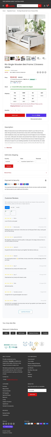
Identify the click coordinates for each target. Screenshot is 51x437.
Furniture (45, 333)
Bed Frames (21, 333)
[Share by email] (45, 72)
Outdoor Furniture (7, 401)
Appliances (5, 403)
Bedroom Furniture (33, 333)
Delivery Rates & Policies (34, 363)
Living (4, 399)
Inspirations (5, 415)
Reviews (30, 374)
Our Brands (30, 368)
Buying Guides (6, 413)
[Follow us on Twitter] (6, 424)
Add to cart (15, 115)
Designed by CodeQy (7, 432)
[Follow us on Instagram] (9, 424)
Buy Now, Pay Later (32, 370)
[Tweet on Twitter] (43, 72)
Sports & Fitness (7, 395)
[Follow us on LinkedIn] (14, 424)
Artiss (6, 72)
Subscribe (32, 394)
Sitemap (30, 376)
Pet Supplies (6, 393)
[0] (47, 5)
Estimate (9, 166)
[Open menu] (3, 5)
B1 (13, 333)
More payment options (36, 119)
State (21, 158)
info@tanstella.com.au (12, 379)
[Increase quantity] (18, 110)
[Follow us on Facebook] (4, 424)
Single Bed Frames (11, 10)
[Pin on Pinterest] (40, 72)
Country (7, 158)
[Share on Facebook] (38, 72)
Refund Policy (7, 172)
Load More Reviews (25, 311)
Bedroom (5, 397)
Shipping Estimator (15, 106)
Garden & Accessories (8, 406)
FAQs (29, 372)
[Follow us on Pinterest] (11, 424)
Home (4, 10)
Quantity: (7, 110)
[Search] (39, 5)
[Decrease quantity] (11, 110)
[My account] (44, 5)
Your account (31, 359)
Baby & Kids (6, 388)
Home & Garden (6, 390)
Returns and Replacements (34, 365)
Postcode (38, 158)
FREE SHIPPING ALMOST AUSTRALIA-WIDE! (13, 1)
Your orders (31, 361)
